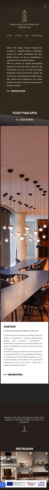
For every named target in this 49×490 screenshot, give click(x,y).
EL (45, 7)
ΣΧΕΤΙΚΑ (18, 36)
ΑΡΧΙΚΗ (9, 36)
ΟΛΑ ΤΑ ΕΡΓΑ (26, 119)
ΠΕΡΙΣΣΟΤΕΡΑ (18, 91)
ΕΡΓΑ (27, 36)
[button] (2, 485)
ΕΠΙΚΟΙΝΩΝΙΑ (37, 36)
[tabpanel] (24, 351)
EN (45, 3)
